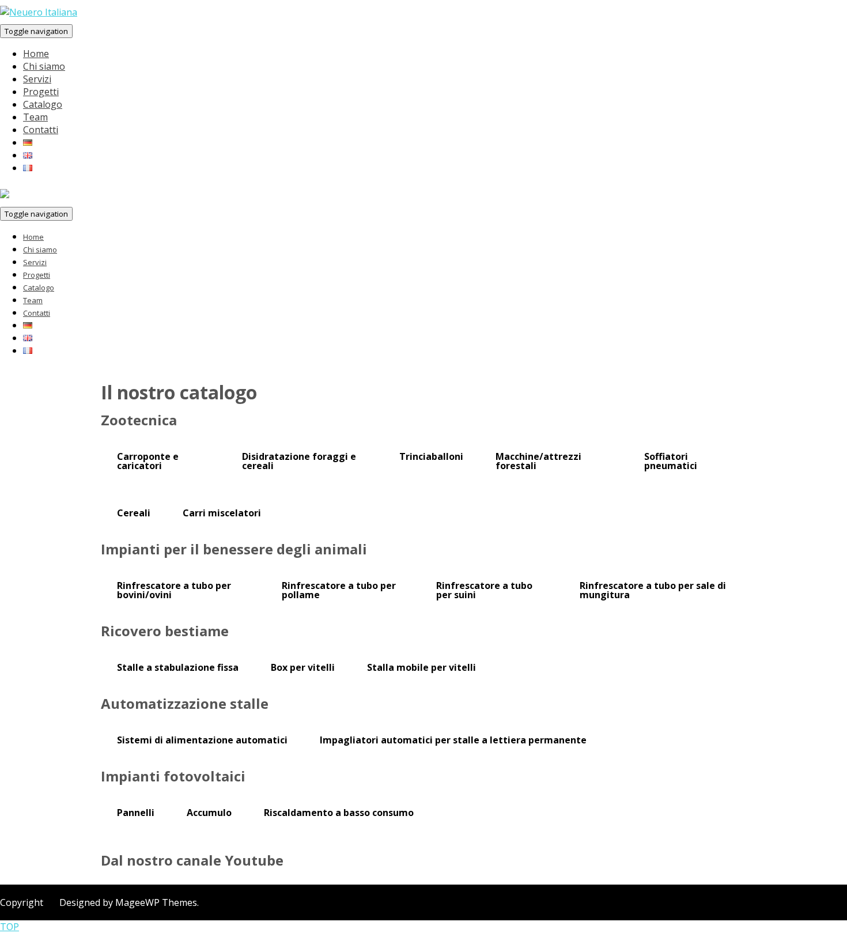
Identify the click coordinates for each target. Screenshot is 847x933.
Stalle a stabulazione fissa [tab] (178, 667)
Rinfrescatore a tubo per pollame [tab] (339, 590)
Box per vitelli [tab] (303, 667)
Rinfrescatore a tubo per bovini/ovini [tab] (174, 590)
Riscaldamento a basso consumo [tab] (339, 812)
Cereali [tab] (133, 513)
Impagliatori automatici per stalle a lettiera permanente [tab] (453, 740)
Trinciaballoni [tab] (431, 456)
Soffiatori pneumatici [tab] (670, 461)
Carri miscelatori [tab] (222, 513)
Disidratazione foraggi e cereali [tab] (299, 461)
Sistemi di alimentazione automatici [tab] (202, 740)
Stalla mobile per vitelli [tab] (421, 667)
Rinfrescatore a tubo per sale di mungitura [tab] (653, 590)
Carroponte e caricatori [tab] (148, 461)
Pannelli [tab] (135, 812)
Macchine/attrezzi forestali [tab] (538, 461)
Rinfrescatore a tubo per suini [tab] (484, 590)
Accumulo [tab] (209, 812)
